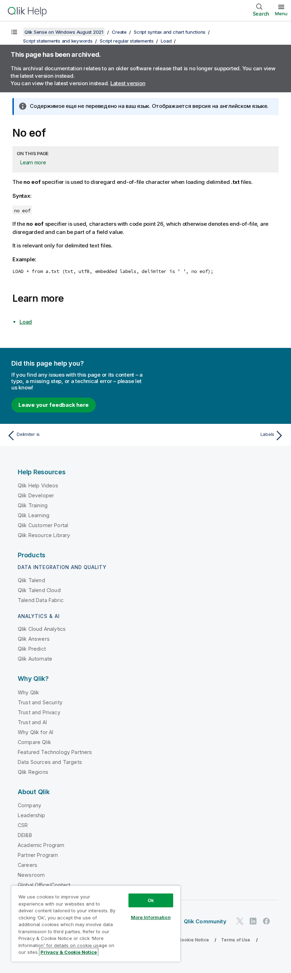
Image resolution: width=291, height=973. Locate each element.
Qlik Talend (31, 580)
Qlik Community (205, 921)
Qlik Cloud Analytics (42, 629)
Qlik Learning (33, 515)
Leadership (31, 815)
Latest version (128, 83)
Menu (281, 13)
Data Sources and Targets (50, 762)
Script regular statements (127, 41)
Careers (27, 865)
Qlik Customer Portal (43, 525)
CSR (23, 825)
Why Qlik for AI (35, 732)
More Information (151, 917)
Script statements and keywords (58, 41)
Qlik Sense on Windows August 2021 (63, 32)
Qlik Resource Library (44, 535)
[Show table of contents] (14, 32)
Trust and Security (40, 702)
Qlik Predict (32, 649)
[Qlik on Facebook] (266, 920)
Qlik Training (33, 505)
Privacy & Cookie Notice (183, 939)
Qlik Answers (34, 639)
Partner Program (38, 855)
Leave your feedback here (53, 404)
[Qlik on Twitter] (240, 920)
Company (29, 805)
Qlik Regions (33, 772)
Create (119, 32)
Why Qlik (28, 692)
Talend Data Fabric (41, 600)
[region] (95, 923)
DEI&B (25, 835)
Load (166, 41)
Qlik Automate (35, 659)
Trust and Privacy (39, 712)
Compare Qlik (34, 742)
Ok (151, 900)
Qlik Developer (36, 495)
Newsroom (31, 875)
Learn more (33, 162)
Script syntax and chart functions (169, 32)
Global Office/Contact (44, 885)
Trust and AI (32, 722)
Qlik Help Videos (38, 485)
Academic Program (41, 845)
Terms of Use (236, 939)
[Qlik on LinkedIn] (253, 920)
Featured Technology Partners (55, 752)
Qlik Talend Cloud (39, 590)
